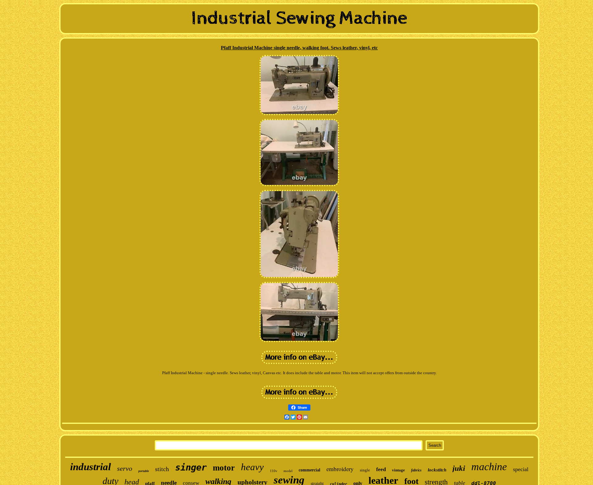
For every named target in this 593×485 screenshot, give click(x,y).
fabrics (416, 470)
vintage (398, 470)
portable (143, 471)
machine (489, 466)
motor (224, 467)
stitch (162, 469)
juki (458, 468)
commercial (309, 470)
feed (381, 469)
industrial (90, 466)
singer (191, 467)
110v (273, 471)
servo (124, 468)
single (365, 470)
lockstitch (437, 469)
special (520, 469)
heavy (252, 467)
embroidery (340, 469)
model (288, 471)
